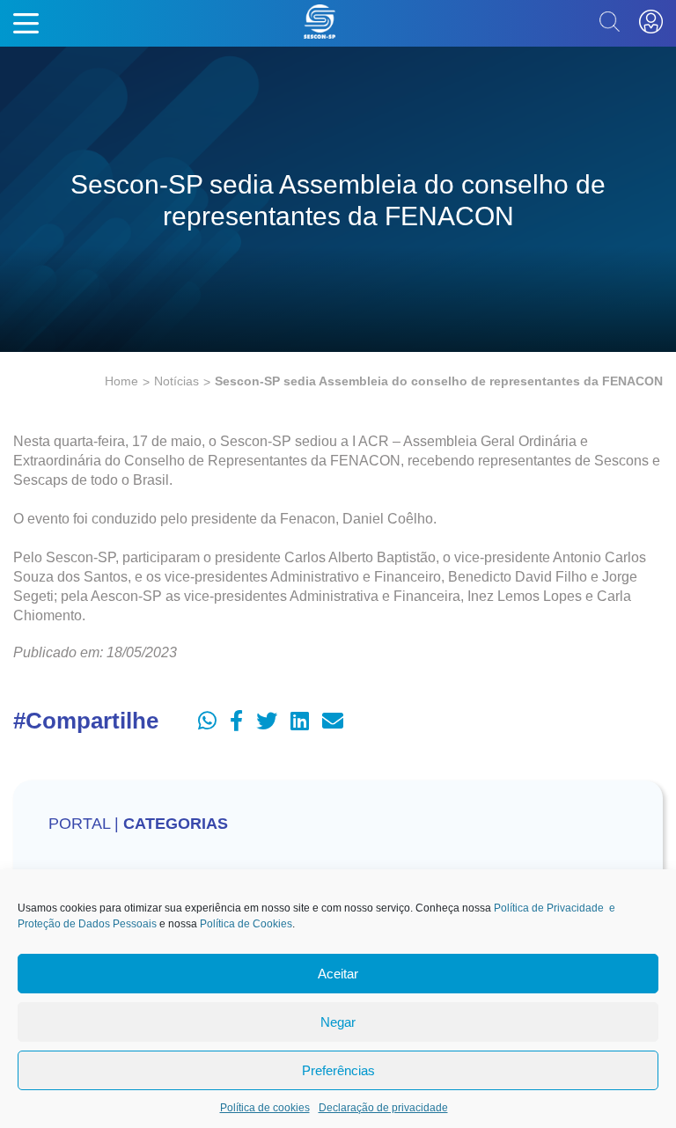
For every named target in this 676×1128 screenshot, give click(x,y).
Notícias (176, 381)
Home (121, 381)
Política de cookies (265, 1108)
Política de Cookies (246, 924)
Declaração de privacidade (383, 1108)
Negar (338, 1021)
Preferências (338, 1070)
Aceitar (338, 973)
